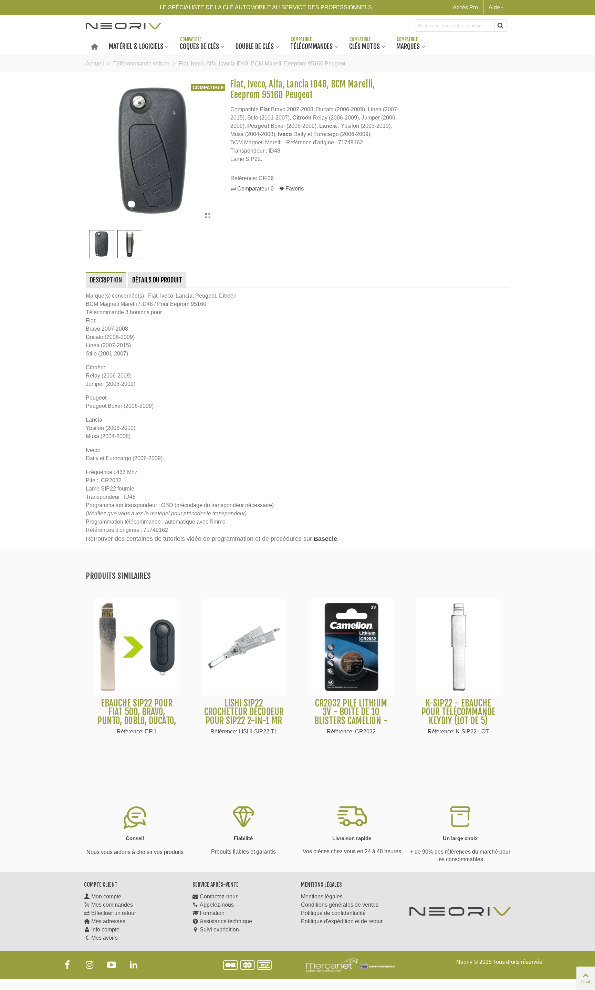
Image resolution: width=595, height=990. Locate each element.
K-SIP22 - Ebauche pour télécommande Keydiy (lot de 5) (458, 712)
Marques (408, 46)
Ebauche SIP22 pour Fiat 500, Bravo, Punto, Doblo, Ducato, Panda (136, 716)
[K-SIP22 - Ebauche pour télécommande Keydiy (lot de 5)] (458, 647)
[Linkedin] (134, 965)
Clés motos (364, 46)
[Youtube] (112, 965)
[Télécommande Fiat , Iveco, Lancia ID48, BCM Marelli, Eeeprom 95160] (208, 216)
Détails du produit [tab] (157, 280)
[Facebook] (67, 965)
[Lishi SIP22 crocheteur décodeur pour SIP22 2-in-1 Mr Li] (244, 647)
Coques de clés (199, 46)
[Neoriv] (123, 25)
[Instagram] (89, 965)
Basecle (325, 538)
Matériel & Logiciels (136, 46)
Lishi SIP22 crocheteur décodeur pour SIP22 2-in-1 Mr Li (244, 716)
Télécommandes (311, 46)
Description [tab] (106, 280)
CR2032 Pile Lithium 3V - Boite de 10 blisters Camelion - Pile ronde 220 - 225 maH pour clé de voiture (351, 725)
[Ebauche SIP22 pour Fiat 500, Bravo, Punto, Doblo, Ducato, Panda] (136, 647)
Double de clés (255, 46)
